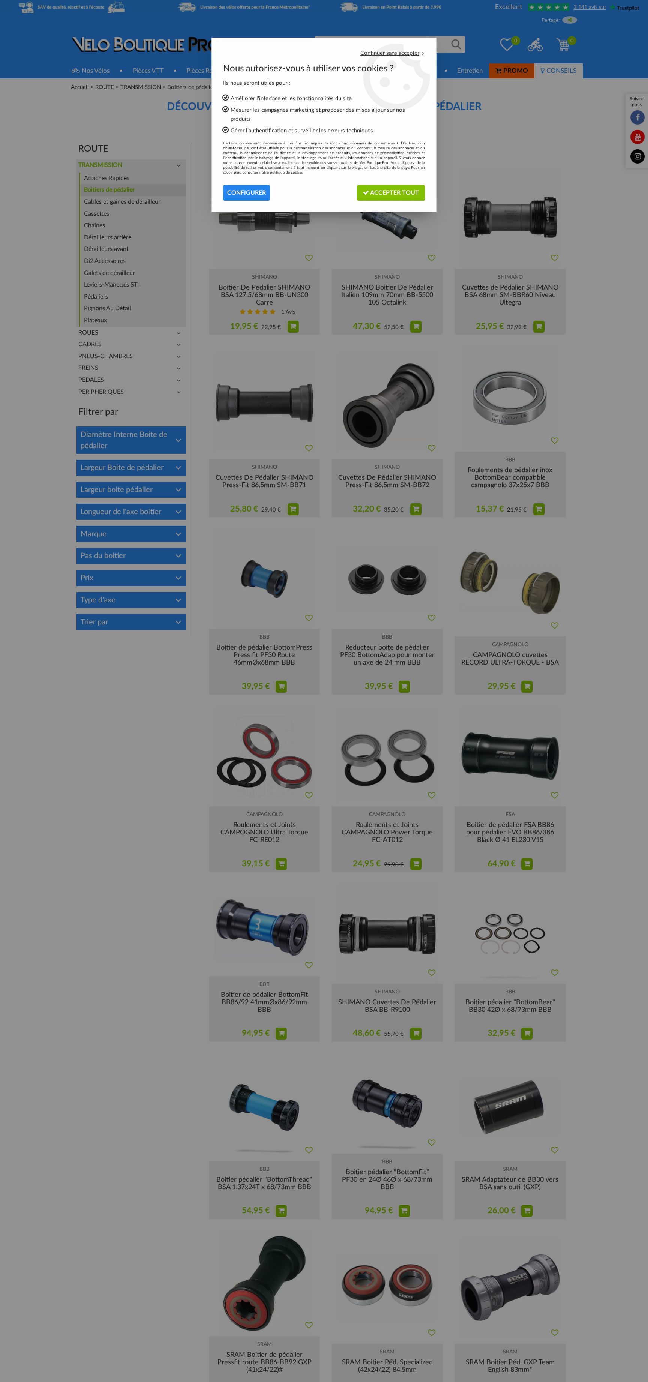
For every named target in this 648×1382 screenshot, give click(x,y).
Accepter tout (394, 193)
